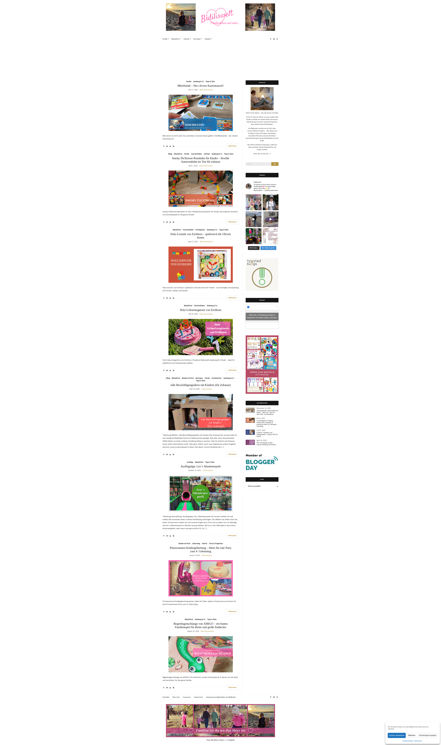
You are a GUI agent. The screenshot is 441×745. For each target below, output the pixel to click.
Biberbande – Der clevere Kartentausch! (201, 85)
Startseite (166, 697)
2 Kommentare (206, 389)
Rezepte (207, 39)
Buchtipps (197, 39)
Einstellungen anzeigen (427, 735)
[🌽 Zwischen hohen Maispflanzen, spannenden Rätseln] (270, 202)
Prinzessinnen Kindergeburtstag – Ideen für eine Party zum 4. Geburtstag (200, 549)
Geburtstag (196, 543)
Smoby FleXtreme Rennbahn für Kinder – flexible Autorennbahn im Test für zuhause (200, 160)
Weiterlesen (232, 146)
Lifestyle (186, 39)
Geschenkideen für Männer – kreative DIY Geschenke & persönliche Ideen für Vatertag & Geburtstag (267, 423)
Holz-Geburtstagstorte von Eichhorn (200, 310)
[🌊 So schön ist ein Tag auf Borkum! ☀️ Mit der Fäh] (253, 219)
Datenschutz (418, 740)
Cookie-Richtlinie (408, 740)
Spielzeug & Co (198, 81)
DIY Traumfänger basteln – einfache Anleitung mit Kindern (266, 443)
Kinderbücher (217, 378)
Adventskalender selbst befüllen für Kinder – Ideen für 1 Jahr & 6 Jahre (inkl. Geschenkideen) (267, 412)
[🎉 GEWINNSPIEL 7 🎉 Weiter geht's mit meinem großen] (270, 236)
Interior (204, 543)
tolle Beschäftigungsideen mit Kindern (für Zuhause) (201, 385)
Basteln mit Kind (188, 378)
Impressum (187, 697)
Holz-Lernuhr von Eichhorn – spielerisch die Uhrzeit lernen (200, 235)
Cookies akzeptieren (396, 735)
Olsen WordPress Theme (215, 740)
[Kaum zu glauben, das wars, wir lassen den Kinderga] (253, 236)
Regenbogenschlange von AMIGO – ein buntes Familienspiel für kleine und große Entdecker (201, 625)
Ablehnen (411, 735)
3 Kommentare (206, 555)
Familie (165, 39)
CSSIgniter (231, 740)
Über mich (176, 697)
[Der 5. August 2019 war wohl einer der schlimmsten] (253, 202)
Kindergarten (200, 230)
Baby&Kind (175, 39)
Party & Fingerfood (216, 543)
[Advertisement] (220, 60)
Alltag (170, 154)
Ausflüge (190, 462)
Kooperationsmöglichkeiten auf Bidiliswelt (221, 697)
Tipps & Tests (210, 81)
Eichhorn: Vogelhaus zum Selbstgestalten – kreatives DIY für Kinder (267, 434)
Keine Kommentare (206, 90)
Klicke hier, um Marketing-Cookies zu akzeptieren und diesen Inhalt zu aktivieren (262, 316)
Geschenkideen (196, 154)
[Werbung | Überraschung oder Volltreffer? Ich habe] (270, 219)
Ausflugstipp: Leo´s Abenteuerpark (201, 466)
